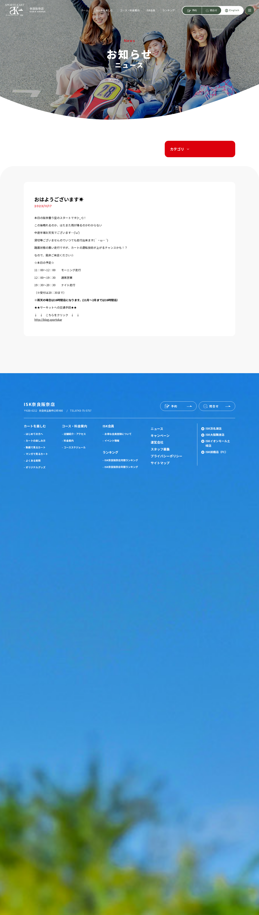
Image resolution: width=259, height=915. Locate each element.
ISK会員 (151, 10)
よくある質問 (33, 460)
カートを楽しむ (104, 10)
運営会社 (157, 442)
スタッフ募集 (160, 449)
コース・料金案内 (130, 10)
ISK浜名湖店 (213, 428)
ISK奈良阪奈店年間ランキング (121, 467)
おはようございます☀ (59, 199)
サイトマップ (160, 462)
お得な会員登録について (118, 434)
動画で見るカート (35, 447)
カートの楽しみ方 (35, 440)
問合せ (213, 10)
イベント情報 (111, 440)
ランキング (168, 10)
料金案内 (69, 440)
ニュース (157, 428)
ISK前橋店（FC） (217, 452)
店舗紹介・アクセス (75, 434)
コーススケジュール (75, 447)
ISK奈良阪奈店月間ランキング (121, 460)
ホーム (84, 10)
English (234, 10)
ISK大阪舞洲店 (215, 434)
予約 (194, 10)
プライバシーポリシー (166, 456)
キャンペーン (160, 435)
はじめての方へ (34, 434)
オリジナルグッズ (35, 467)
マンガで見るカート (37, 454)
